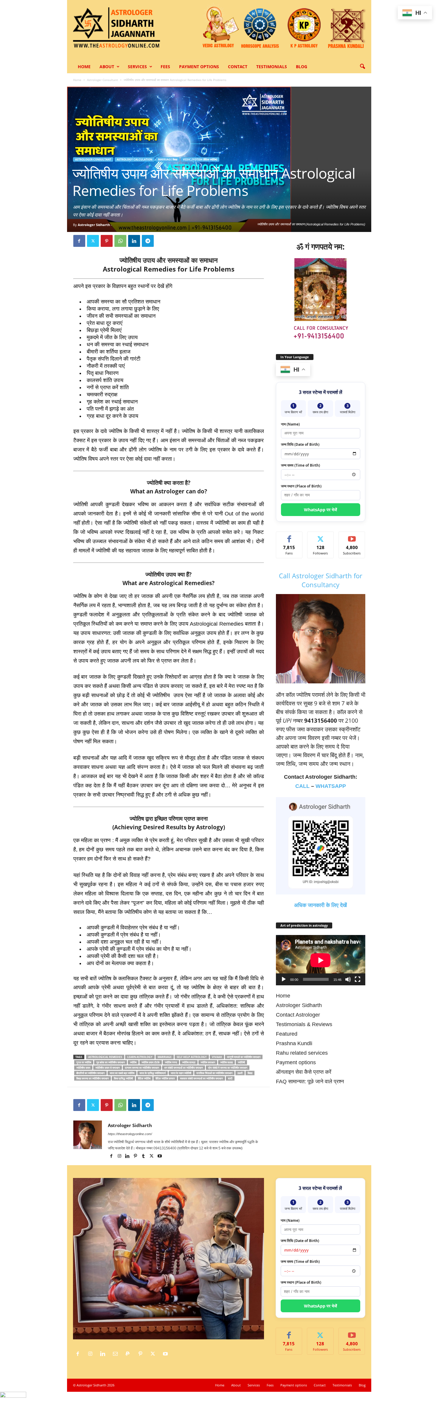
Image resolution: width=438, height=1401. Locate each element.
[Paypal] (129, 1354)
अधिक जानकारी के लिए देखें (320, 905)
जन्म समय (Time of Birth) (300, 465)
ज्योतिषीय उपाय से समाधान (107, 1068)
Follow (320, 536)
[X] (93, 241)
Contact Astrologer (298, 1015)
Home (84, 66)
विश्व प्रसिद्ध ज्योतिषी (123, 1078)
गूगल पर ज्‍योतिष (83, 1062)
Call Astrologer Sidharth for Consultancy (320, 580)
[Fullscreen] (358, 979)
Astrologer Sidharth (94, 224)
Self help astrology (192, 1057)
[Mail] (117, 1354)
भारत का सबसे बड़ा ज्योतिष (122, 1073)
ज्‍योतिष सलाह (226, 1062)
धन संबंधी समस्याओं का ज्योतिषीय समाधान (183, 1068)
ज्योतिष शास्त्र (188, 1062)
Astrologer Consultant (102, 80)
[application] (320, 960)
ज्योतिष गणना (171, 1062)
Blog (301, 66)
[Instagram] (120, 1156)
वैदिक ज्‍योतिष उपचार (165, 1078)
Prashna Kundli (294, 1043)
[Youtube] (159, 1156)
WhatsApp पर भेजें (320, 509)
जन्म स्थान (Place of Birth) (301, 486)
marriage (165, 1057)
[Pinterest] (107, 241)
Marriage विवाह (167, 159)
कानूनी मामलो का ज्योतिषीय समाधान (243, 1057)
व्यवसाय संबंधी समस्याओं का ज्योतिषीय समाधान (201, 1078)
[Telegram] (148, 241)
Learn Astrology (140, 1057)
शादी (230, 1078)
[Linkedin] (134, 241)
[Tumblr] (144, 1156)
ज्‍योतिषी (241, 1062)
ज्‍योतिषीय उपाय (83, 1068)
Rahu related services (302, 1053)
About (107, 66)
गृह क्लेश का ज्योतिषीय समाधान (110, 1062)
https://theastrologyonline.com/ (130, 1134)
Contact (237, 66)
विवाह (250, 1073)
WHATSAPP (331, 786)
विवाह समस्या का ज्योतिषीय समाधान (92, 1078)
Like (289, 536)
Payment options (199, 66)
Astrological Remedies (105, 1057)
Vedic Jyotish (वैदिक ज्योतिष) (200, 159)
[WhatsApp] (120, 241)
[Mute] (348, 979)
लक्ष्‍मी (240, 1073)
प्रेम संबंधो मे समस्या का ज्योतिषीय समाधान (227, 1068)
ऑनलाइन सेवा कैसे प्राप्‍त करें (303, 1072)
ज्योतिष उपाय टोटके (151, 1062)
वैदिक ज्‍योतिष (144, 1078)
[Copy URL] (161, 241)
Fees (165, 66)
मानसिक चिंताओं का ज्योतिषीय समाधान (214, 1073)
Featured (286, 1034)
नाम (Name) (290, 424)
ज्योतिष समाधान (208, 1062)
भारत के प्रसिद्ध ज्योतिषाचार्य (152, 1073)
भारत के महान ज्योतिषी (181, 1073)
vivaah (217, 1057)
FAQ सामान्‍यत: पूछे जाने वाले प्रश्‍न (310, 1081)
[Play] (284, 979)
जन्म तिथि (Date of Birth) (300, 444)
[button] (362, 66)
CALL (302, 786)
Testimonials (271, 66)
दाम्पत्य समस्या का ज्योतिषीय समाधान (142, 1068)
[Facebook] (79, 241)
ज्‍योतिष (133, 1062)
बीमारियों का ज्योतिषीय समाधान (90, 1073)
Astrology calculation (134, 159)
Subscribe (352, 536)
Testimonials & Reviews (304, 1024)
